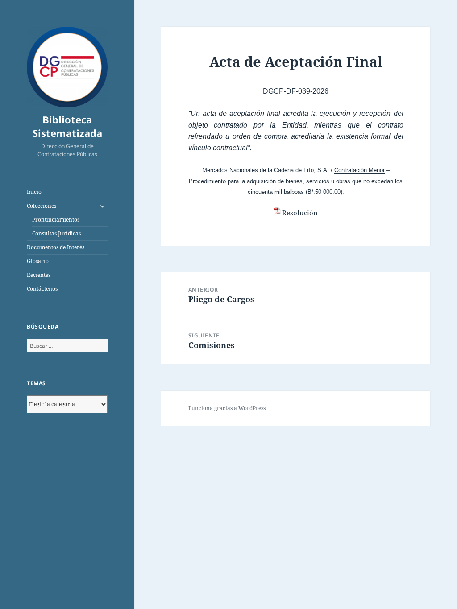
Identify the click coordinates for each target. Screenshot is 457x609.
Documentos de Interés (55, 247)
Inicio (34, 192)
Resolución (300, 212)
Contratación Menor (359, 170)
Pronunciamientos (55, 219)
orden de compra (260, 136)
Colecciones (41, 206)
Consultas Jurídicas (56, 233)
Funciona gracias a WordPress (227, 408)
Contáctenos (42, 288)
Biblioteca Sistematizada (67, 126)
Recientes (38, 275)
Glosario (38, 261)
